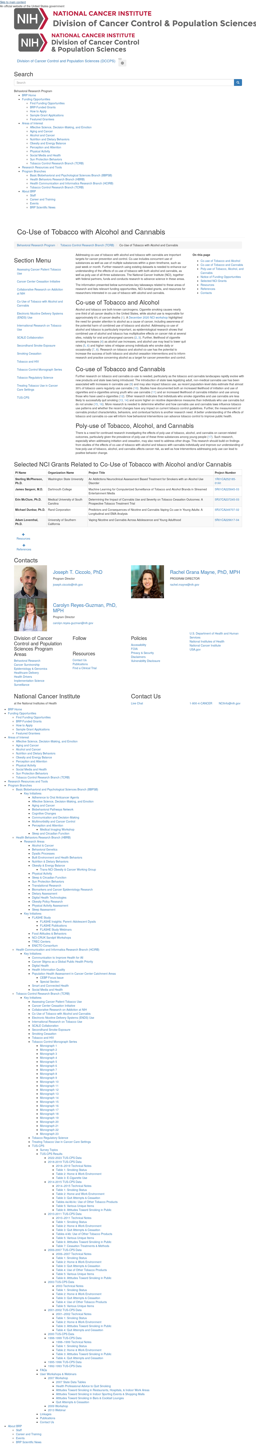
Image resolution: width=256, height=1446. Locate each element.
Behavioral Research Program (36, 245)
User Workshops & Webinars (58, 1374)
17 (210, 437)
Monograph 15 (49, 1102)
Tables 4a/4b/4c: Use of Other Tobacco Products (87, 1202)
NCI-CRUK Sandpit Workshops (51, 937)
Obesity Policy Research (47, 901)
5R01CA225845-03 (227, 489)
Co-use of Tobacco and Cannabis (222, 265)
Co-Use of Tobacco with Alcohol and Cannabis (40, 303)
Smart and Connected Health (50, 985)
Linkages (45, 1414)
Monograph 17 (49, 1110)
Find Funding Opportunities (47, 103)
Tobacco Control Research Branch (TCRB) (57, 163)
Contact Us (80, 660)
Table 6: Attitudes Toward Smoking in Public (83, 1210)
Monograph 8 (48, 1074)
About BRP (29, 191)
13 (121, 400)
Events (34, 203)
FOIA (134, 649)
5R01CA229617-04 (227, 520)
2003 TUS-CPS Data (61, 1282)
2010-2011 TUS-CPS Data (65, 1214)
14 (126, 400)
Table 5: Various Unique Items (75, 1206)
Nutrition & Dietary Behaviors (50, 861)
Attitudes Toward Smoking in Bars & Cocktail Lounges (90, 1398)
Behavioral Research (27, 661)
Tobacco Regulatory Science (35, 377)
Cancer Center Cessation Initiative (38, 281)
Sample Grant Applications (47, 115)
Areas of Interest (32, 123)
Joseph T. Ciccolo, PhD (77, 571)
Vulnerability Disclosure (145, 661)
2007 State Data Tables (71, 1382)
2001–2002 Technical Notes (73, 1314)
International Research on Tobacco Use (39, 327)
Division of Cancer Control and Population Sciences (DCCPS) (66, 60)
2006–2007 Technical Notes (73, 1254)
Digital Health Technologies (49, 897)
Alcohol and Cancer (42, 135)
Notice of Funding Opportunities (221, 277)
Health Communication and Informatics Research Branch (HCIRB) (71, 183)
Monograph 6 (48, 1066)
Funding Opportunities (36, 99)
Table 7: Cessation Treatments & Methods (82, 1246)
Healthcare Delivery (26, 673)
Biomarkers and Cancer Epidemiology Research (62, 889)
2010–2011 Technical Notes (73, 1218)
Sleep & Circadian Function (49, 877)
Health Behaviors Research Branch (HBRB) (57, 179)
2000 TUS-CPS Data (61, 1334)
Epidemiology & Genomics (30, 669)
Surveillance (21, 685)
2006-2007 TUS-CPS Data (65, 1250)
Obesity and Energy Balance (48, 143)
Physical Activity (40, 151)
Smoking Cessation (29, 353)
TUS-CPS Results (51, 1154)
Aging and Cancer (41, 131)
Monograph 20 (49, 1122)
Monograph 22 (49, 1130)
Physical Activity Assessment (50, 905)
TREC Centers (41, 941)
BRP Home (29, 95)
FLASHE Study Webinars (56, 929)
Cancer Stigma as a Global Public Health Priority (62, 961)
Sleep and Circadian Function (50, 833)
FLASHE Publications (53, 925)
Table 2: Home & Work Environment (78, 1174)
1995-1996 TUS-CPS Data (65, 1362)
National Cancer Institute (205, 645)
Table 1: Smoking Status (71, 1170)
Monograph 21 (49, 1126)
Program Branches (34, 171)
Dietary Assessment (44, 893)
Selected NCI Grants (214, 281)
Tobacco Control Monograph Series (39, 369)
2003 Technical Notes (69, 1286)
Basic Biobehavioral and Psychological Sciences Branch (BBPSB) (71, 175)
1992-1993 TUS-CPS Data (65, 1366)
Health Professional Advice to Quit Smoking (83, 1386)
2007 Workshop (58, 1378)
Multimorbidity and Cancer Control (53, 821)
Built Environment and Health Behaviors (57, 857)
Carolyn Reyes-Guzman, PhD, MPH (85, 607)
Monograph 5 (48, 1062)
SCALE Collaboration (30, 337)
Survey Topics (49, 1150)
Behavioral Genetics (44, 849)
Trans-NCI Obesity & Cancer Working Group (68, 869)
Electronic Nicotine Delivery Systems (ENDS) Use (40, 315)
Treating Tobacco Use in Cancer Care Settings (37, 387)
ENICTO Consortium (45, 945)
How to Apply (38, 111)
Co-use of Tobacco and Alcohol (220, 261)
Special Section (49, 981)
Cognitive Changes (44, 813)
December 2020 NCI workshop (148, 317)
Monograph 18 (49, 1114)
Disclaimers (138, 657)
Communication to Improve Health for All (57, 957)
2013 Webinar (57, 1410)
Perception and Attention (45, 147)
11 (153, 392)
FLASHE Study (41, 917)
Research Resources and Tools (42, 167)
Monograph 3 (48, 1054)
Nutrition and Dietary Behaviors (49, 139)
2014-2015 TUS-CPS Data (65, 1182)
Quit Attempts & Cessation (72, 1402)
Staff (33, 195)
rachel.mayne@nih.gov (184, 584)
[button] (120, 58)
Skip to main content (13, 2)
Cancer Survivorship (27, 665)
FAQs (43, 1370)
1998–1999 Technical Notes (73, 1342)
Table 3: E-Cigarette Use (71, 1178)
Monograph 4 (48, 1058)
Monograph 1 (48, 1046)
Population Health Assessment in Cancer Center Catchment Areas (74, 973)
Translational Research (46, 885)
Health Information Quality (48, 969)
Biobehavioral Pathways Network (52, 809)
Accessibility (138, 645)
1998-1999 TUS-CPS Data (65, 1338)
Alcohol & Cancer (43, 845)
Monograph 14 (49, 1098)
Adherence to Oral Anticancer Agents (55, 797)
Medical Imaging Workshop (57, 829)
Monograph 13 (49, 1094)
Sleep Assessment (43, 909)
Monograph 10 (49, 1082)
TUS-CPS (23, 397)
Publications (80, 664)
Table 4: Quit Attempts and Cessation (79, 1330)
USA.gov (195, 649)
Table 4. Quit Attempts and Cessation (79, 1358)
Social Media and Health (45, 155)
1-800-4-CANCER (201, 703)
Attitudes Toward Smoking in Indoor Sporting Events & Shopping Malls (100, 1394)
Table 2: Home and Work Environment (80, 1194)
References (208, 289)
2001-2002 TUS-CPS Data (65, 1310)
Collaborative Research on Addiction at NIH (40, 291)
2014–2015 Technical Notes (73, 1186)
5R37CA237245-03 (227, 499)
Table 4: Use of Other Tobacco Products (81, 1270)
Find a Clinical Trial (85, 668)
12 (121, 396)
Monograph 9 (48, 1078)
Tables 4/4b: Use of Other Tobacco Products (84, 1234)
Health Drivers (23, 677)
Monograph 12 (49, 1090)
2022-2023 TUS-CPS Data (65, 1158)
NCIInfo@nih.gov (229, 703)
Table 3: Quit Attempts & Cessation (78, 1198)
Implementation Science (29, 681)
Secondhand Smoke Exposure (36, 345)
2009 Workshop (58, 1406)
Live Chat (137, 703)
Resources (207, 285)
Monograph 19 (49, 1118)
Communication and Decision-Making (55, 817)
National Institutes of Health (207, 641)
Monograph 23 (49, 1134)
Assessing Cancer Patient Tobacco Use (39, 271)
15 (96, 404)
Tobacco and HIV (28, 361)
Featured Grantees (42, 119)
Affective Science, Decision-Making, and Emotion (61, 127)
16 (101, 404)
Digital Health (40, 965)
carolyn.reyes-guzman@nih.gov (73, 623)
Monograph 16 (49, 1106)
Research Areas (34, 841)
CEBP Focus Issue (52, 977)
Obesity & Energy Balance (48, 865)
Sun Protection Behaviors (46, 159)
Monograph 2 (48, 1050)
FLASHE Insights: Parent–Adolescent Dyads (68, 921)
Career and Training (42, 199)
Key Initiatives (32, 793)
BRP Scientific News (42, 207)
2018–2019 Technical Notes (73, 1166)
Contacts (206, 293)
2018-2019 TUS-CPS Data (65, 1162)
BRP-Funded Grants (43, 107)
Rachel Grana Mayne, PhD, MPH (205, 571)
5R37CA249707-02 (227, 510)
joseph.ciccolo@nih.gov (68, 584)
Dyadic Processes (43, 853)
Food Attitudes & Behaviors (49, 933)
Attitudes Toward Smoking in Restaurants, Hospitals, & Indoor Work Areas (102, 1390)
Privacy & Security (142, 653)
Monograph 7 (48, 1070)
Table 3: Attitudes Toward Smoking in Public (83, 1326)
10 (135, 388)
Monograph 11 (49, 1086)
